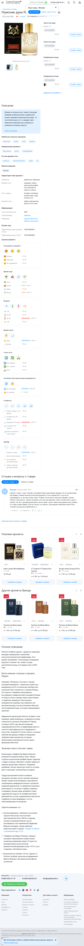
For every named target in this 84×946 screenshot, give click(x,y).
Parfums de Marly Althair (40, 625)
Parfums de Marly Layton (13, 625)
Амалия (13, 490)
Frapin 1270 (18, 831)
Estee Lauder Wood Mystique (14, 569)
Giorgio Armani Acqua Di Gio (69, 569)
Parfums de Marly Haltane (68, 625)
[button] (3, 67)
